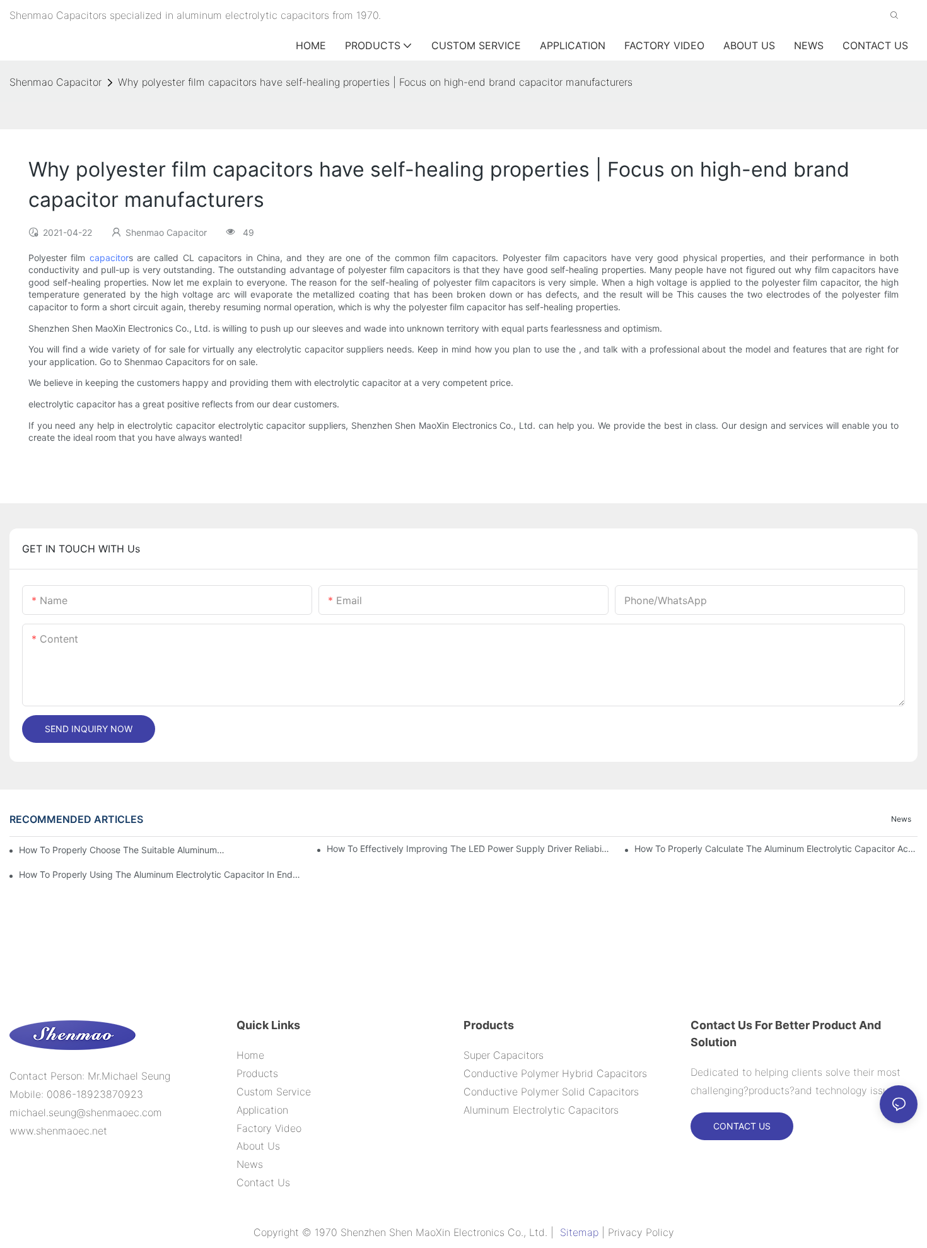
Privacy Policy (641, 1232)
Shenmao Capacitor (55, 82)
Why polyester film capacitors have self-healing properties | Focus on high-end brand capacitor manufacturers (375, 82)
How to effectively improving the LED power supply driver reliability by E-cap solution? (468, 848)
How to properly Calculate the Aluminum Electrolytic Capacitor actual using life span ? (776, 848)
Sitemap (579, 1232)
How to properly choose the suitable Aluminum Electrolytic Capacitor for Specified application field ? (122, 849)
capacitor (109, 257)
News (901, 819)
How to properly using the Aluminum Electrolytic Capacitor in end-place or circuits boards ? (160, 874)
